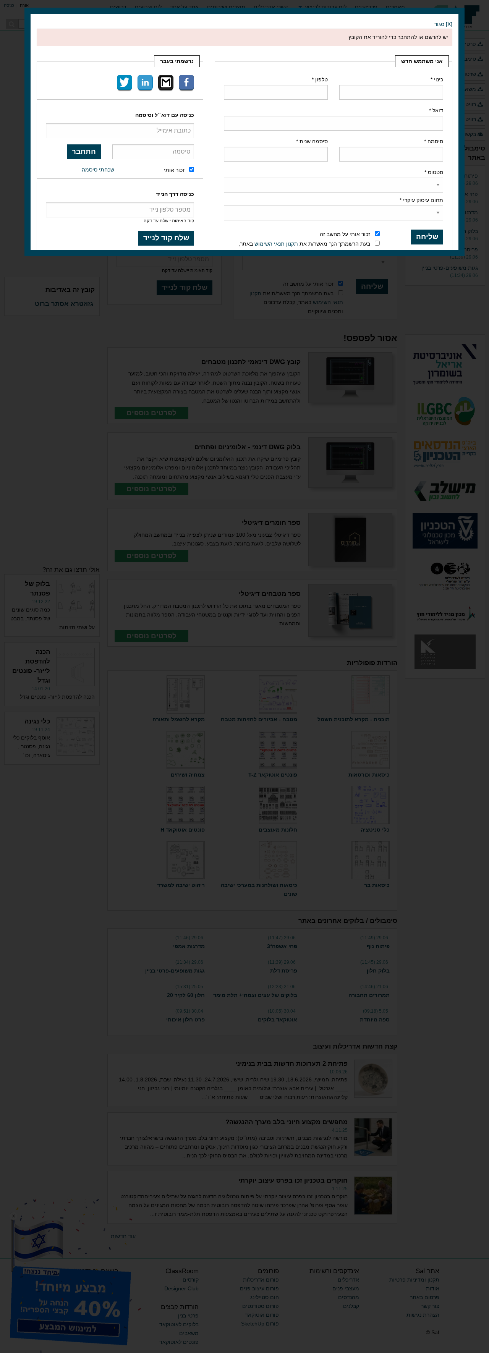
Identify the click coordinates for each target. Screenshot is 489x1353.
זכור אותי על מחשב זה (345, 234)
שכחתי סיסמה (98, 170)
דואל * (436, 110)
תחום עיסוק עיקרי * (421, 200)
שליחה (427, 237)
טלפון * (320, 79)
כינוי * (437, 79)
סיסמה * (433, 141)
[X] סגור (443, 24)
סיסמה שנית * (312, 141)
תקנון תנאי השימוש (276, 244)
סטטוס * (433, 172)
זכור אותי (174, 170)
